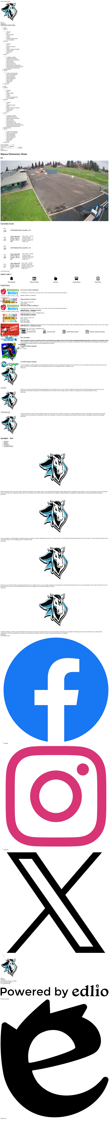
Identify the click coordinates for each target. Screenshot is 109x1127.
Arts (8, 45)
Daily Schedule (10, 34)
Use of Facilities (10, 39)
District (8, 82)
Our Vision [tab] (6, 444)
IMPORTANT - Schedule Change (30, 326)
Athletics (9, 43)
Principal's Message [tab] (8, 446)
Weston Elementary (11, 78)
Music (8, 47)
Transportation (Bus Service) (13, 67)
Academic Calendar (11, 57)
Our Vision (3, 387)
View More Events (5, 271)
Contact (8, 37)
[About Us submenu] (4, 89)
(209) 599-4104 (7, 982)
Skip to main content (5, 1)
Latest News (5, 285)
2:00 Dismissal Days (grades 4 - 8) (20, 230)
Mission (3, 363)
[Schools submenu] (4, 130)
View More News (5, 297)
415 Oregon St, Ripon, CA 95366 (8, 981)
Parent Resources (11, 62)
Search (2, 147)
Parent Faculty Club (11, 63)
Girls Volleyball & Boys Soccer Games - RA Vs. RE (15, 256)
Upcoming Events (7, 223)
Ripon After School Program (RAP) (15, 66)
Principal (9, 31)
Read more (23, 344)
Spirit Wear (9, 51)
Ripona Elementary (11, 77)
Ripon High (9, 81)
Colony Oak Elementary (12, 73)
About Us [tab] (6, 441)
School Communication (12, 38)
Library (8, 35)
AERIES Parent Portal (12, 58)
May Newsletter (25, 337)
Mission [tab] (5, 443)
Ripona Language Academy (13, 49)
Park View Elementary (12, 74)
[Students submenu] (4, 101)
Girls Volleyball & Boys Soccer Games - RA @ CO (15, 266)
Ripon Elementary (11, 75)
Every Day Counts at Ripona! (29, 290)
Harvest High (10, 79)
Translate (11, 146)
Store (8, 53)
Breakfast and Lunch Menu (13, 59)
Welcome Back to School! (28, 299)
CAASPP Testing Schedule (28, 346)
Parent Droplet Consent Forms (14, 65)
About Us (3, 339)
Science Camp (10, 50)
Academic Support (11, 46)
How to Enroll (10, 61)
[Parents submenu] (4, 114)
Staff (8, 33)
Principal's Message (5, 412)
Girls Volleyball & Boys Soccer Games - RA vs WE (15, 239)
